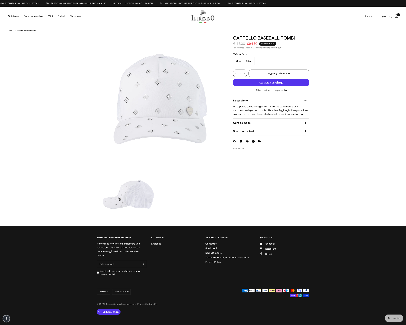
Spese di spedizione (253, 48)
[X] (241, 141)
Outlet (61, 16)
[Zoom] (217, 42)
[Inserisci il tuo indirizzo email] (143, 264)
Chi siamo (13, 16)
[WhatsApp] (254, 141)
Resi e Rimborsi (213, 252)
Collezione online (33, 16)
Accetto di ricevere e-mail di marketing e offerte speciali (120, 273)
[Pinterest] (248, 141)
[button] (6, 318)
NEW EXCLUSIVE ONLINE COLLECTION (127, 3)
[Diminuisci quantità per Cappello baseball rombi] (235, 73)
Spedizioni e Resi (243, 131)
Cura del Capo (242, 122)
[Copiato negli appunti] (260, 141)
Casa (10, 30)
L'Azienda (156, 243)
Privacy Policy (213, 262)
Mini (50, 16)
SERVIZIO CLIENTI (216, 237)
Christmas (75, 16)
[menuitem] (14, 16)
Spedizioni (211, 248)
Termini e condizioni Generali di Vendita (227, 257)
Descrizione (240, 100)
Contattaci (211, 243)
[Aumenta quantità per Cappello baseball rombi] (244, 73)
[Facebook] (235, 141)
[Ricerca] (390, 16)
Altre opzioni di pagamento (271, 90)
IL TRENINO (158, 237)
